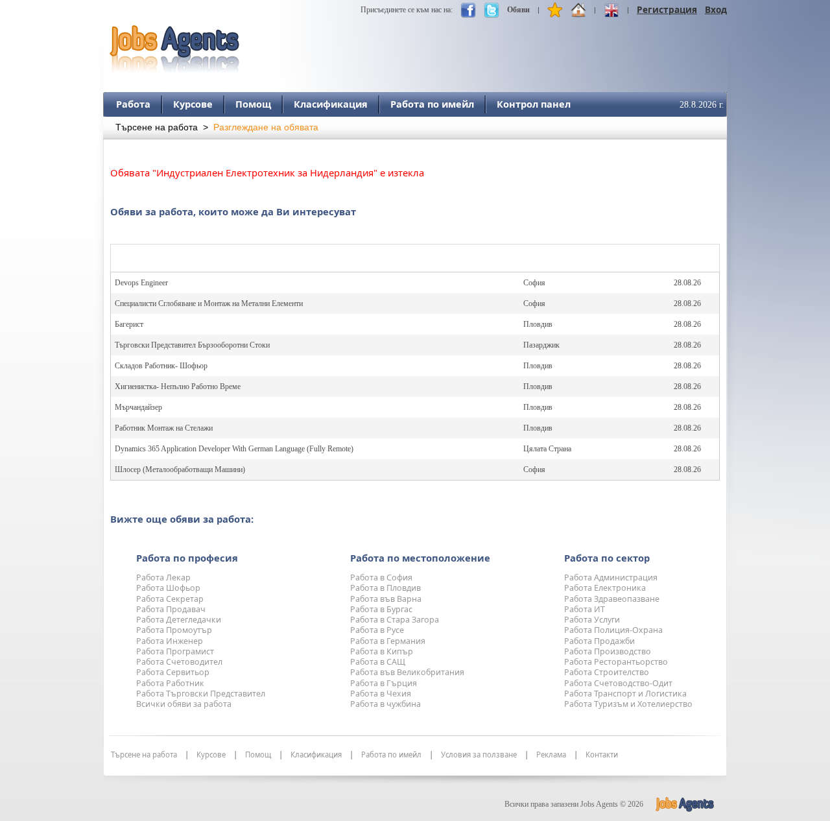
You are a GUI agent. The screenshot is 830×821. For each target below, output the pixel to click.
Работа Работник (170, 683)
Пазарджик (541, 345)
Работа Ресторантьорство (616, 661)
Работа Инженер (169, 641)
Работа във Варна (385, 598)
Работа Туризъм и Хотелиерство (628, 703)
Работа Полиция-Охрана (613, 630)
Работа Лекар (163, 577)
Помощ (253, 103)
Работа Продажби (599, 641)
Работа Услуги (592, 619)
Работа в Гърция (383, 683)
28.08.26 (687, 282)
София (534, 282)
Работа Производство (607, 651)
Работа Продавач (171, 609)
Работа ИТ (584, 609)
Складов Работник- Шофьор (161, 365)
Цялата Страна (547, 448)
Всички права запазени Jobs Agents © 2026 (573, 804)
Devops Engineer (141, 282)
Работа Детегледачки (178, 619)
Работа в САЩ (377, 661)
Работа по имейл (432, 103)
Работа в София (381, 577)
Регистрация (667, 9)
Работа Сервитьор (172, 672)
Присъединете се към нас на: (407, 9)
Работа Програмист (175, 651)
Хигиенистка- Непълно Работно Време (178, 386)
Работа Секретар (170, 598)
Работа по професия (187, 557)
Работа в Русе (377, 630)
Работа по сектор (607, 557)
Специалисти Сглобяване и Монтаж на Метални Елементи (209, 303)
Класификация (331, 103)
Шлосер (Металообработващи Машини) (180, 469)
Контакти (602, 754)
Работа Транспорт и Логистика (625, 693)
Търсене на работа (156, 127)
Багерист (129, 324)
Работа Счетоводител (179, 661)
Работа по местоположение (420, 557)
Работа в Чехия (380, 693)
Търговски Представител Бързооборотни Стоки (192, 345)
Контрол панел (534, 103)
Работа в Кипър (381, 651)
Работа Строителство (606, 672)
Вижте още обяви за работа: (182, 518)
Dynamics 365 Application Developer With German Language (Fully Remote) (234, 448)
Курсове (193, 103)
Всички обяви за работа (183, 703)
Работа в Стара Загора (394, 619)
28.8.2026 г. (702, 105)
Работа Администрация (611, 577)
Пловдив (537, 324)
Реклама (551, 754)
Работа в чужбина (385, 703)
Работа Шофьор (168, 587)
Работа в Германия (387, 641)
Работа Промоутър (174, 630)
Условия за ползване (479, 754)
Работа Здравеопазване (611, 598)
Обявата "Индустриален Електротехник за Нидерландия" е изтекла (267, 172)
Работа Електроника (605, 587)
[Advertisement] (491, 43)
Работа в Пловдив (385, 587)
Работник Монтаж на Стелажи (164, 428)
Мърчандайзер (138, 407)
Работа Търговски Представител (200, 693)
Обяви (518, 9)
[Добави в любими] (555, 13)
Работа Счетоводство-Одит (618, 683)
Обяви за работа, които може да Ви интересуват (233, 211)
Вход (716, 9)
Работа (133, 103)
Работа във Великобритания (407, 672)
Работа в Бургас (381, 609)
